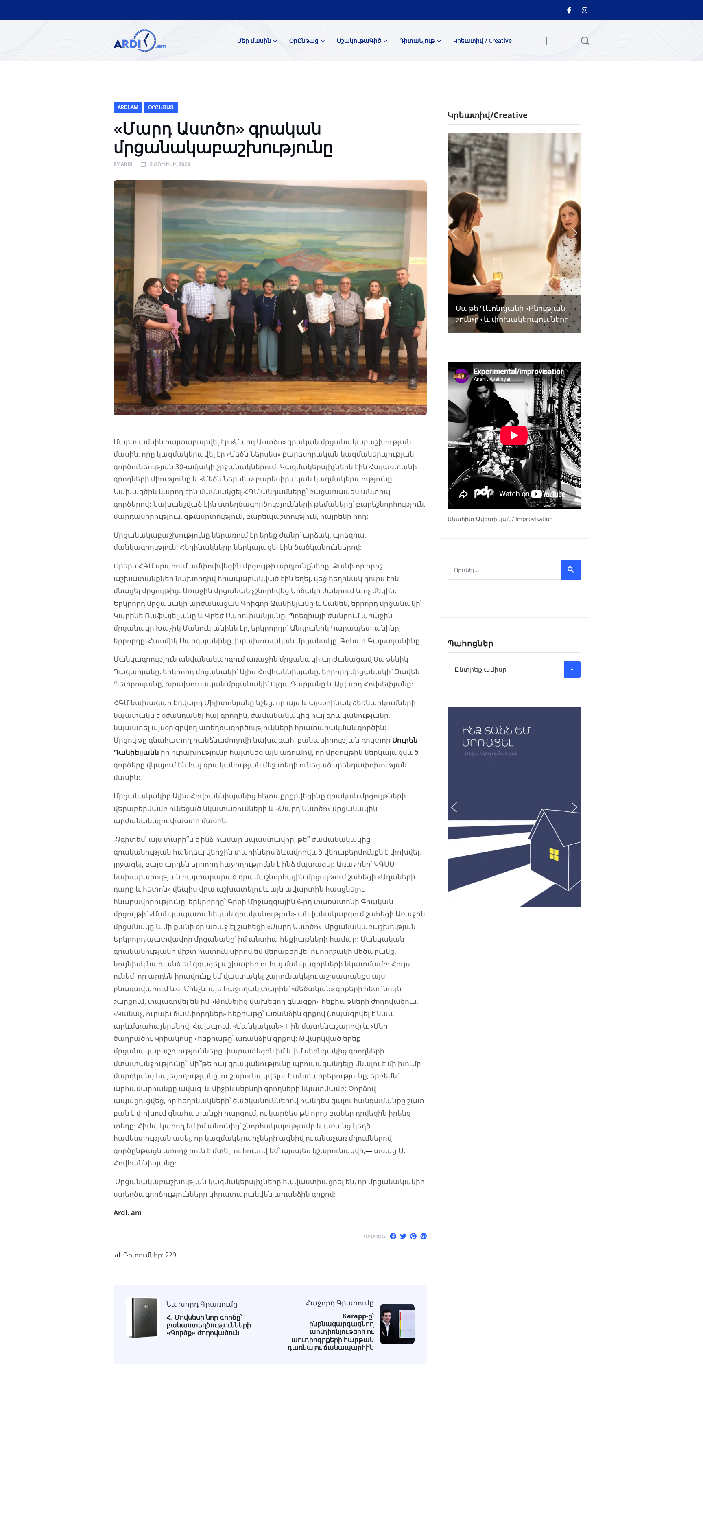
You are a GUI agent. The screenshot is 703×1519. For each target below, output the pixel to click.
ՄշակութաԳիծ (359, 40)
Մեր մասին (254, 40)
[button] (454, 232)
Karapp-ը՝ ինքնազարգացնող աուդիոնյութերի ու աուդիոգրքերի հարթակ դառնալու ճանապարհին (331, 1331)
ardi (127, 164)
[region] (514, 233)
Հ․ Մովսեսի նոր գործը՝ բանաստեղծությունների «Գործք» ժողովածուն (208, 1325)
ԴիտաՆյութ (417, 40)
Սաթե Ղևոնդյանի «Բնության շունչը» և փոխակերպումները (512, 313)
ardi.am (128, 107)
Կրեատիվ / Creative (482, 40)
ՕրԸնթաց (304, 40)
